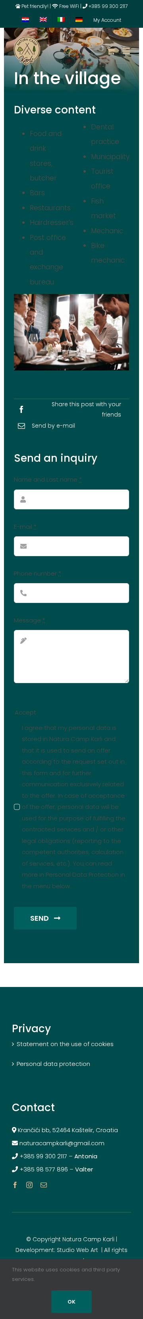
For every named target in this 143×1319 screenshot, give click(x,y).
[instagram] (29, 1185)
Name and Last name (48, 479)
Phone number (37, 573)
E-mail (25, 526)
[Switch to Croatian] (25, 20)
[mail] (44, 1185)
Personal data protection (53, 1064)
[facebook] (15, 1185)
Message (29, 620)
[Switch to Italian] (61, 20)
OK (71, 1302)
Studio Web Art (77, 1250)
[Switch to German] (79, 20)
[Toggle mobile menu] (127, 51)
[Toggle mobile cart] (111, 51)
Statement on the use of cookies (65, 1044)
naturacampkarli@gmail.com (62, 1143)
